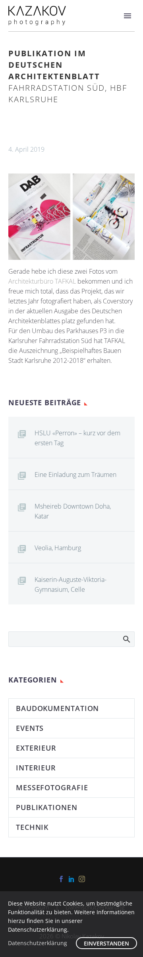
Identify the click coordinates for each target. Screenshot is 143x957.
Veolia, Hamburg (58, 547)
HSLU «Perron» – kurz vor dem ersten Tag (77, 438)
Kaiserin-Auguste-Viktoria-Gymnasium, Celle (70, 584)
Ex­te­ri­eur (36, 748)
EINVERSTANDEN (106, 943)
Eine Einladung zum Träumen (75, 474)
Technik (32, 827)
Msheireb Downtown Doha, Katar (73, 511)
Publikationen (46, 807)
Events (30, 728)
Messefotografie (52, 787)
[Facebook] (61, 879)
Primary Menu (127, 16)
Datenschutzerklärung (37, 943)
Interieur (36, 767)
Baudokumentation (57, 708)
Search (126, 638)
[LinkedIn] (71, 879)
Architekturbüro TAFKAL (42, 281)
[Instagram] (82, 879)
